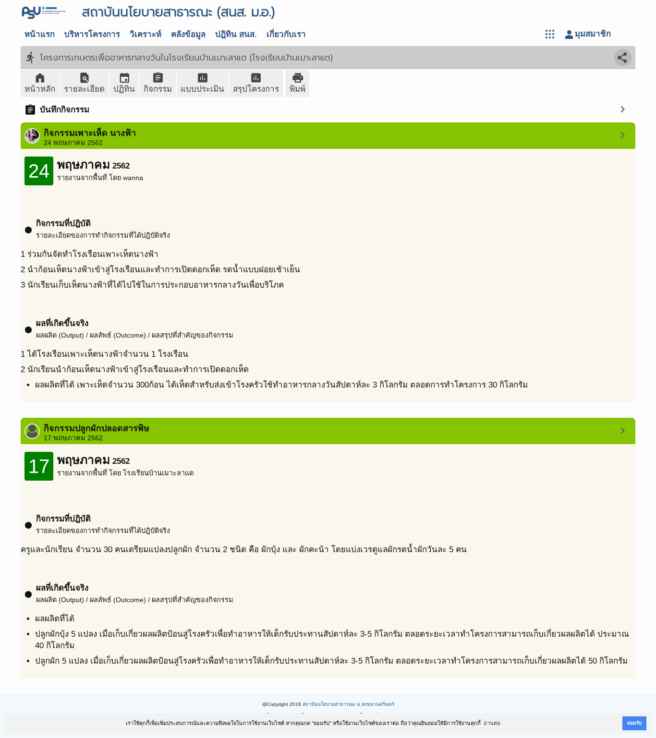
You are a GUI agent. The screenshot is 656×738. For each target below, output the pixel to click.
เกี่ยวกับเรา (286, 34)
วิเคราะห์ (145, 34)
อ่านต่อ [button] (492, 723)
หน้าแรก (39, 34)
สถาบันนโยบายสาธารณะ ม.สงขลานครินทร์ (348, 704)
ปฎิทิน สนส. (236, 34)
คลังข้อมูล (188, 34)
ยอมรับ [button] (634, 723)
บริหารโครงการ (92, 34)
